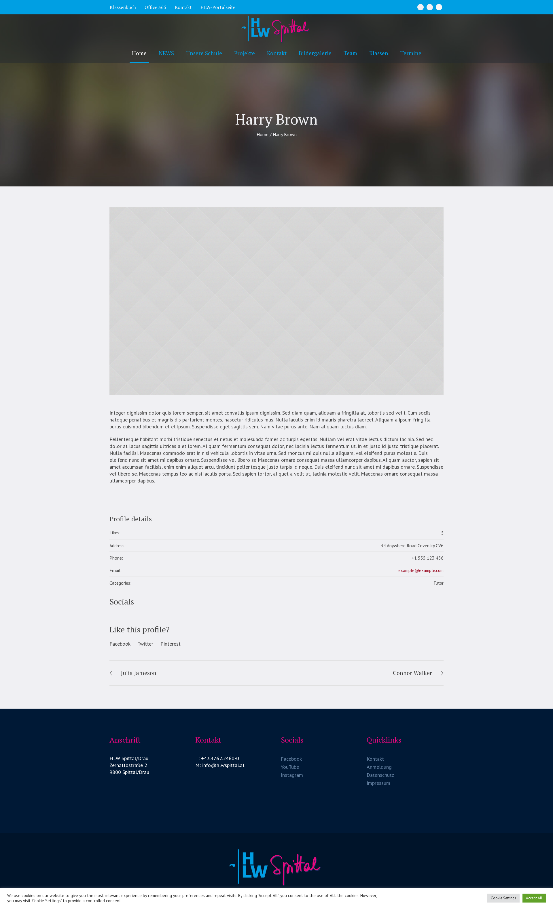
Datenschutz (380, 775)
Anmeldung (379, 767)
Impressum (378, 783)
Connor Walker (412, 673)
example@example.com (421, 570)
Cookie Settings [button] (503, 898)
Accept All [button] (534, 898)
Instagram (292, 775)
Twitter (145, 643)
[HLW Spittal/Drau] (276, 867)
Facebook (119, 643)
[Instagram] (430, 7)
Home (262, 134)
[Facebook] (420, 7)
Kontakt (375, 759)
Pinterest (170, 643)
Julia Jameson (138, 673)
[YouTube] (439, 7)
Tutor (438, 583)
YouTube (290, 767)
